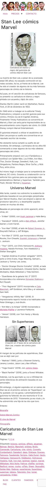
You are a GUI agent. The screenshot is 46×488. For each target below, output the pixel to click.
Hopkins (3, 461)
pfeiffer (31, 463)
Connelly (37, 449)
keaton (34, 461)
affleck (30, 444)
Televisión (21, 472)
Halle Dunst (33, 455)
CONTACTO (31, 13)
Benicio (11, 446)
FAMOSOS (28, 480)
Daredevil (17, 452)
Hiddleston (26, 458)
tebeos (13, 472)
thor (28, 472)
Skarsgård (39, 466)
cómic (29, 449)
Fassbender (14, 455)
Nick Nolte (14, 463)
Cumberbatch (6, 452)
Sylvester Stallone (34, 279)
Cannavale (4, 449)
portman (39, 463)
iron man (17, 461)
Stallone (15, 469)
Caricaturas (15, 449)
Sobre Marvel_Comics (9, 415)
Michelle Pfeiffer (7, 309)
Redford (3, 466)
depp (25, 452)
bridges (28, 446)
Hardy (42, 455)
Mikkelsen (4, 463)
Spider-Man (5, 469)
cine (23, 449)
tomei (34, 472)
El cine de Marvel (7, 419)
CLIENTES (16, 480)
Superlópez (37, 469)
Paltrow (23, 463)
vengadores (5, 475)
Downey (40, 452)
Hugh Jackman (27, 216)
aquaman (38, 444)
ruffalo (25, 466)
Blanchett (19, 446)
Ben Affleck (31, 221)
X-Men (14, 475)
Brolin (35, 446)
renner (11, 466)
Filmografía (5, 424)
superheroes (25, 469)
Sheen (31, 466)
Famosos (4, 455)
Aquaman (26, 183)
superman (4, 472)
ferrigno (23, 455)
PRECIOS (15, 13)
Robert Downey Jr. (36, 228)
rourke (18, 466)
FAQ (4, 484)
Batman (3, 446)
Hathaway (4, 458)
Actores (13, 444)
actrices (21, 444)
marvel (41, 461)
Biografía (4, 410)
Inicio (5, 13)
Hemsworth (15, 458)
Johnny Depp (32, 368)
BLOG (5, 480)
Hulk (10, 461)
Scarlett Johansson (28, 238)
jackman (26, 461)
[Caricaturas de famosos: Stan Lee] (23, 49)
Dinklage (32, 452)
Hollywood (37, 458)
